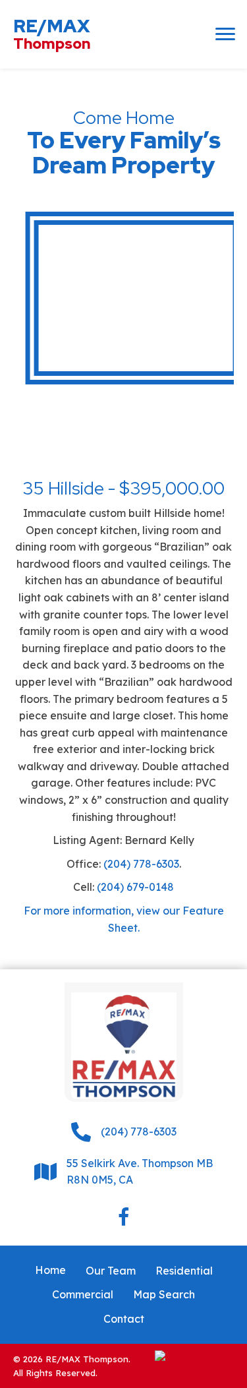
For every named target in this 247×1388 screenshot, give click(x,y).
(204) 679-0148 (135, 886)
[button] (225, 34)
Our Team (111, 1270)
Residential (184, 1270)
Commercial (82, 1294)
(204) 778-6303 (141, 863)
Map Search (164, 1294)
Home (50, 1270)
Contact (123, 1318)
